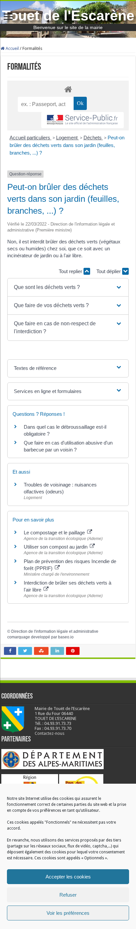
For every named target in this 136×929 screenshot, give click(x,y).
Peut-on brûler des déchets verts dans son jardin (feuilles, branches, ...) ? (67, 145)
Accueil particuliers (30, 137)
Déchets (93, 137)
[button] (68, 287)
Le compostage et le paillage (55, 532)
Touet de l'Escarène (68, 15)
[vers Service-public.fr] (82, 120)
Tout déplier (109, 271)
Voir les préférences (68, 913)
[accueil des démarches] (68, 89)
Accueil (12, 48)
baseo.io (66, 637)
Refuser (68, 895)
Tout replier (71, 271)
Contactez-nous (49, 733)
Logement (67, 137)
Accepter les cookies (68, 876)
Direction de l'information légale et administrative (54, 631)
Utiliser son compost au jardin (56, 547)
